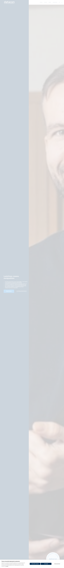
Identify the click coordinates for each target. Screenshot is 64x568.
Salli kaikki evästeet (35, 563)
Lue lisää (6, 566)
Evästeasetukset (57, 563)
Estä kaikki (46, 563)
